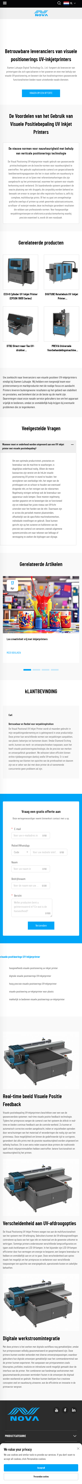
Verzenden (41, 925)
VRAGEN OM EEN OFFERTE (41, 93)
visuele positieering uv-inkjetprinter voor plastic (31, 991)
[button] (27, 670)
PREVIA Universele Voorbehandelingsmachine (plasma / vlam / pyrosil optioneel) (61, 349)
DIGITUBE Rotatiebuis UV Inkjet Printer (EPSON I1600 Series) (61, 297)
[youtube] (56, 1410)
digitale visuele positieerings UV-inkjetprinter (30, 976)
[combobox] (21, 852)
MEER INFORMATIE (20, 272)
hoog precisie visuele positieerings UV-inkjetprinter (33, 984)
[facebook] (65, 1410)
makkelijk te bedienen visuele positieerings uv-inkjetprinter (37, 999)
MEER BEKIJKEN (14, 653)
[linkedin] (73, 1410)
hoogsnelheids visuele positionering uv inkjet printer (33, 968)
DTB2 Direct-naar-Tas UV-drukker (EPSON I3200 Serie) (20, 349)
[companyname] (41, 13)
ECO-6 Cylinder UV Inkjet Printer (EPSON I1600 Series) (21, 296)
